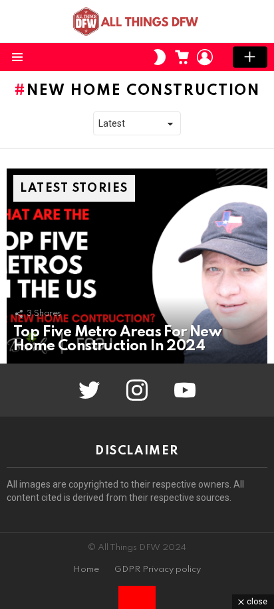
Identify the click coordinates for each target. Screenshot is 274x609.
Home (86, 569)
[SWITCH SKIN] (160, 57)
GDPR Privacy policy (157, 569)
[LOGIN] (205, 57)
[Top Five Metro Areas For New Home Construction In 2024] (137, 266)
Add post (250, 57)
